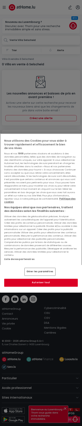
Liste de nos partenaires (19, 259)
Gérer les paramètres (40, 271)
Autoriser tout (41, 282)
